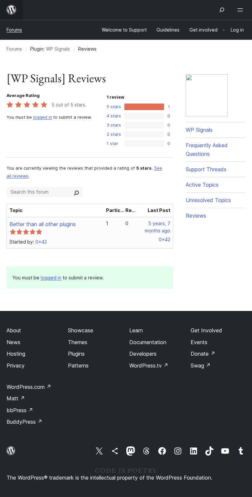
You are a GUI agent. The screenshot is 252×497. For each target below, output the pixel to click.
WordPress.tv (148, 365)
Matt (16, 398)
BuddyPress (24, 421)
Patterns (78, 365)
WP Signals (58, 49)
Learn (136, 330)
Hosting (16, 353)
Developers (143, 353)
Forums (14, 30)
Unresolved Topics (208, 200)
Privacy (16, 365)
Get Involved (206, 330)
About (14, 330)
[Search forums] (76, 192)
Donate (203, 353)
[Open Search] (222, 10)
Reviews (196, 215)
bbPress (20, 410)
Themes (77, 342)
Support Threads (206, 169)
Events (199, 342)
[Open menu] (241, 10)
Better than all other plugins (43, 224)
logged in (42, 117)
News (13, 342)
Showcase (80, 330)
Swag (201, 365)
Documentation (147, 342)
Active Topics (202, 184)
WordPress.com (29, 387)
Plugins (76, 353)
